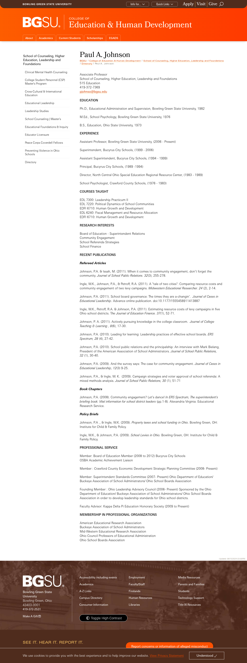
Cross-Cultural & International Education (43, 93)
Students (183, 591)
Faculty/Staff (137, 584)
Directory (87, 63)
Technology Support (191, 598)
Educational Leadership (39, 103)
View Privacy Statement (167, 655)
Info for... (136, 4)
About (29, 38)
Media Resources (189, 577)
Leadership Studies (37, 111)
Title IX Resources (189, 604)
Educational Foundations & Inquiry (46, 127)
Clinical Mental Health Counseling (46, 72)
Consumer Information (93, 604)
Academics (46, 38)
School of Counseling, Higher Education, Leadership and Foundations (183, 60)
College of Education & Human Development (115, 60)
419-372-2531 (32, 609)
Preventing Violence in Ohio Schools (42, 152)
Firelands (134, 591)
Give (213, 4)
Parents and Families (191, 584)
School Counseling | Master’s (43, 119)
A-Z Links (85, 591)
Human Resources (140, 598)
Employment (137, 577)
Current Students (70, 38)
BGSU (83, 60)
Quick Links (162, 4)
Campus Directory (90, 598)
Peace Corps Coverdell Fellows (44, 142)
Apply (188, 4)
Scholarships (95, 38)
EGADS (113, 38)
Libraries (134, 604)
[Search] (221, 4)
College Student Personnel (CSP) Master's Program (45, 81)
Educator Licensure (37, 134)
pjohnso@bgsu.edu (93, 91)
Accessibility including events (98, 577)
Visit (201, 4)
